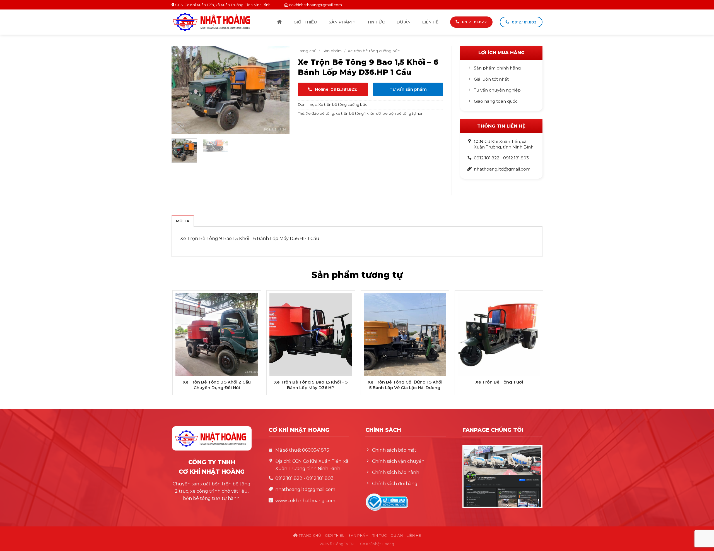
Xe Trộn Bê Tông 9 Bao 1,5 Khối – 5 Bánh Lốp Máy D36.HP (311, 384)
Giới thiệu (305, 22)
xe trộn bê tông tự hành (404, 113)
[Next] (280, 90)
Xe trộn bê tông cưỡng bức (374, 51)
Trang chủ (279, 22)
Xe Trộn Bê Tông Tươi (499, 382)
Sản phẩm (340, 22)
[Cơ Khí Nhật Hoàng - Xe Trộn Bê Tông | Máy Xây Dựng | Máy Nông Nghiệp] (211, 21)
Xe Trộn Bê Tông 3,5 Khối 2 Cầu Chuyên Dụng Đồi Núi (217, 384)
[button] (178, 127)
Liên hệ (430, 22)
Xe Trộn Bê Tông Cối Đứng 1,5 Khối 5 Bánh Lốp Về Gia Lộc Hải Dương (405, 384)
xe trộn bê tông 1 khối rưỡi (359, 113)
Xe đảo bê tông (320, 113)
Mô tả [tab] (182, 221)
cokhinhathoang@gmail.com (315, 5)
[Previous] (181, 90)
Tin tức (376, 22)
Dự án (404, 22)
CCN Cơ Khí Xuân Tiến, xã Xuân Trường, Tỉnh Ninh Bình (222, 5)
